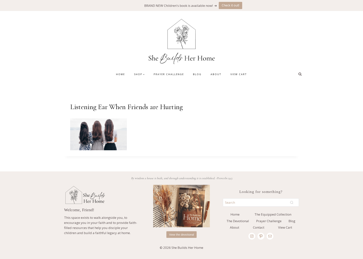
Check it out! (230, 5)
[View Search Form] (300, 74)
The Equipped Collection (272, 214)
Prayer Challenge (169, 74)
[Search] (291, 202)
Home (120, 74)
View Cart (238, 74)
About (216, 74)
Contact (258, 227)
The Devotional (237, 221)
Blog (197, 74)
